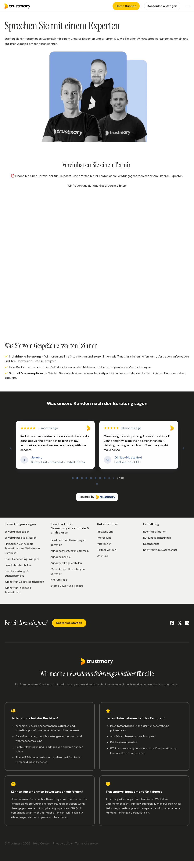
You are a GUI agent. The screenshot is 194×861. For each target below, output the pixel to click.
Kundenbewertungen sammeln (70, 550)
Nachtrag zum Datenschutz (160, 550)
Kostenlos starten (69, 623)
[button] (188, 6)
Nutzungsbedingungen (157, 537)
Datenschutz (151, 543)
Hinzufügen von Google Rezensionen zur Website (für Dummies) (23, 548)
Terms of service (86, 843)
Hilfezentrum (105, 531)
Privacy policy (62, 843)
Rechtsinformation (154, 531)
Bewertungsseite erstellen (21, 537)
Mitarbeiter (104, 543)
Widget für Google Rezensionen (24, 581)
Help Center (41, 843)
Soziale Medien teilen (18, 565)
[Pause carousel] (97, 484)
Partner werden (106, 550)
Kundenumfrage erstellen (66, 563)
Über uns (102, 556)
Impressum (104, 537)
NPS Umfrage (59, 579)
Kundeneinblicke (61, 557)
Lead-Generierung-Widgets (22, 559)
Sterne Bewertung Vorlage (67, 585)
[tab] (72, 478)
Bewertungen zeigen (17, 531)
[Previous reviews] (10, 448)
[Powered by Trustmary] (97, 497)
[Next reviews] (183, 448)
